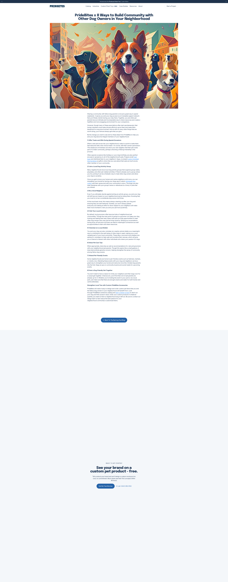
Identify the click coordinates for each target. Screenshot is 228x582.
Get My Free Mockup (105, 486)
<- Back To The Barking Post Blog (114, 320)
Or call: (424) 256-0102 (124, 486)
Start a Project (171, 6)
